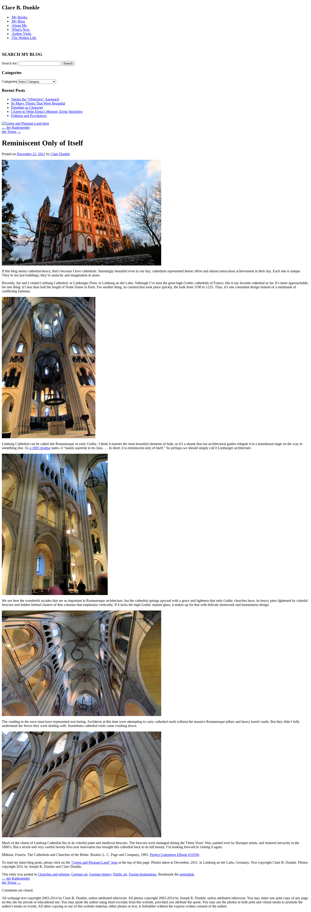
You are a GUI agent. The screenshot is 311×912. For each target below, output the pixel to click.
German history (100, 874)
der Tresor (11, 132)
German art (79, 874)
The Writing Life (24, 38)
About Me (19, 25)
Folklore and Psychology (29, 116)
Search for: (10, 63)
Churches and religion (53, 874)
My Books (19, 17)
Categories (9, 81)
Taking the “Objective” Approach (35, 99)
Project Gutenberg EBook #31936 (174, 855)
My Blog (18, 21)
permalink (187, 874)
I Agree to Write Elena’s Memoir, (47, 111)
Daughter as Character (27, 107)
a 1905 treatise (40, 448)
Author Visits (21, 34)
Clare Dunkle (60, 154)
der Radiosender (16, 127)
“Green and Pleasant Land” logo (94, 862)
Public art (120, 874)
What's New (21, 29)
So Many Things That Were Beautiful (38, 103)
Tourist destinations (142, 874)
